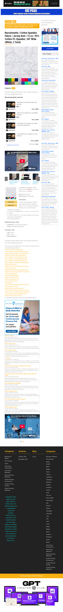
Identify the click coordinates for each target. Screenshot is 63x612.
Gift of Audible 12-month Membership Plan (16, 251)
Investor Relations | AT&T (10, 350)
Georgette (49, 511)
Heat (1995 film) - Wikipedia (48, 91)
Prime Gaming (9, 283)
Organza (48, 534)
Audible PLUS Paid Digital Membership (15, 255)
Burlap (48, 469)
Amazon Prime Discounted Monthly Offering (17, 284)
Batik (47, 466)
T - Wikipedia (8, 358)
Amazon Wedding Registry (12, 275)
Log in (34, 456)
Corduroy (49, 487)
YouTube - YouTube (9, 335)
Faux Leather (50, 498)
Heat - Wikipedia (45, 119)
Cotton (48, 490)
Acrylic (48, 464)
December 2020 (23, 459)
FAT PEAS (8, 21)
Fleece (48, 508)
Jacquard (49, 513)
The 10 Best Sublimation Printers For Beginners (15, 399)
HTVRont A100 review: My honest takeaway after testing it (18, 366)
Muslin (48, 529)
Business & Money (51, 456)
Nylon (48, 531)
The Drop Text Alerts (10, 268)
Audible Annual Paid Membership (14, 249)
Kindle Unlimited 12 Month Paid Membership (17, 262)
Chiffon (48, 485)
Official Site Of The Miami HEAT (49, 80)
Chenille (48, 482)
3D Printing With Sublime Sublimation (13, 383)
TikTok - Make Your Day (10, 343)
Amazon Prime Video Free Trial (13, 295)
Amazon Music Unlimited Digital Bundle (15, 294)
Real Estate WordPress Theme (27, 576)
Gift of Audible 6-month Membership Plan (16, 259)
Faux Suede (49, 500)
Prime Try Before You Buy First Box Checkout (17, 290)
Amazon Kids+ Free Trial (11, 286)
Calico (48, 472)
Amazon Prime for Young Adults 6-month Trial (17, 272)
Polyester (49, 537)
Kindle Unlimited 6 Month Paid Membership (16, 270)
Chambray (49, 479)
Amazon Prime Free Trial (11, 277)
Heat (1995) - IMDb (46, 66)
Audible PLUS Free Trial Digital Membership (16, 266)
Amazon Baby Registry (11, 273)
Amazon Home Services (11, 281)
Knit (14, 21)
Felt (47, 503)
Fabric (6, 463)
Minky (48, 526)
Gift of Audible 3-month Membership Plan (16, 257)
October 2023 (22, 456)
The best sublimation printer (11, 391)
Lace (47, 521)
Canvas (48, 474)
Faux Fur (48, 495)
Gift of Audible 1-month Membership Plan (16, 260)
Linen (47, 524)
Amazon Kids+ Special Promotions (14, 288)
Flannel (48, 505)
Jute (47, 516)
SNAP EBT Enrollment (11, 264)
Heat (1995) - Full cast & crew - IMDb (50, 58)
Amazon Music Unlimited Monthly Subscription (17, 292)
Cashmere (49, 477)
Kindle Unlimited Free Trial (12, 279)
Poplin (48, 539)
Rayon (48, 542)
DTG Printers (8, 461)
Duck (47, 492)
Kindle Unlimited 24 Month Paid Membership (17, 253)
